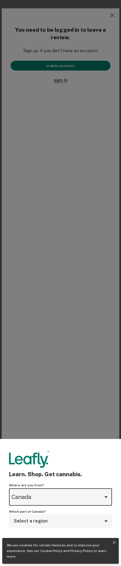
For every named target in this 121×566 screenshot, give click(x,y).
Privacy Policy (81, 551)
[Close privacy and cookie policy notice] (114, 542)
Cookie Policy (51, 551)
